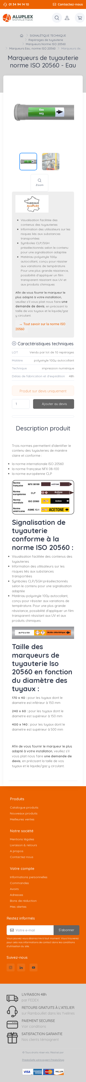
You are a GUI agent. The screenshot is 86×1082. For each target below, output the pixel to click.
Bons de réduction (23, 901)
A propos (16, 851)
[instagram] (11, 967)
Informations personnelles (28, 877)
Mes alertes (18, 907)
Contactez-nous (70, 4)
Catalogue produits (24, 807)
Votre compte (22, 868)
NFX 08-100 (50, 469)
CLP (49, 474)
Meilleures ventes (22, 819)
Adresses (16, 895)
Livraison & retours (23, 845)
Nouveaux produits (23, 813)
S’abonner (66, 930)
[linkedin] (21, 967)
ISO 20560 (56, 464)
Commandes (19, 883)
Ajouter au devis (54, 404)
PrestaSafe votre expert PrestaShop (43, 1059)
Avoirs (14, 889)
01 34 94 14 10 (19, 4)
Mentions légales (22, 839)
